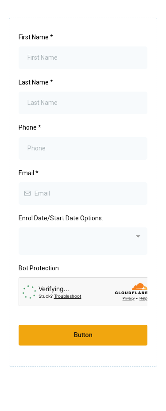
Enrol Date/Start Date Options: (61, 218)
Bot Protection (39, 268)
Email (29, 173)
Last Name (36, 82)
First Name (36, 37)
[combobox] (83, 241)
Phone (30, 127)
